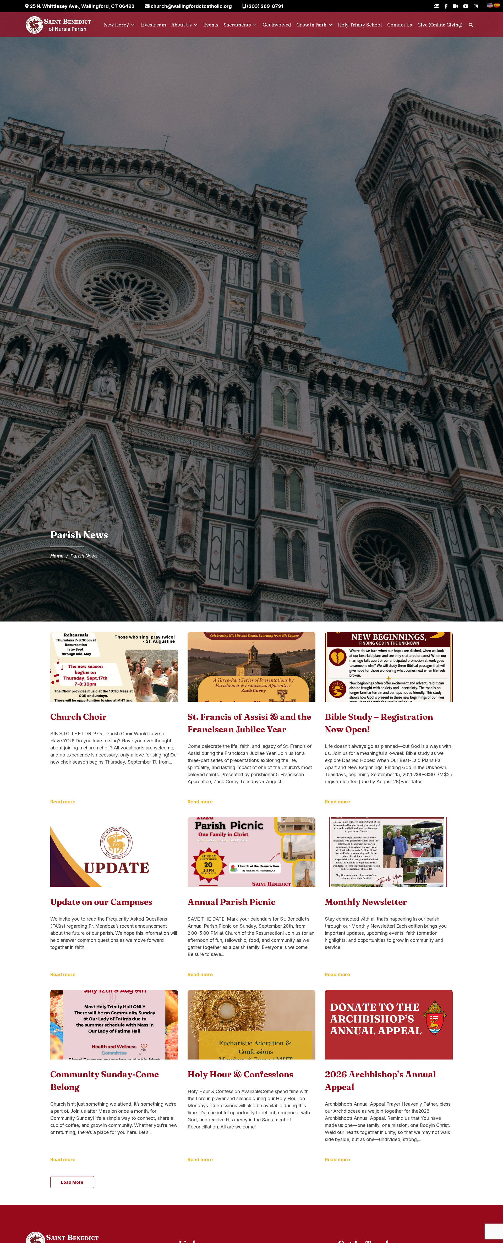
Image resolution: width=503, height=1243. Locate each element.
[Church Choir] (114, 668)
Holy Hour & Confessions (240, 1074)
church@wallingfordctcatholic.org (191, 6)
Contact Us (399, 25)
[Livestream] (455, 6)
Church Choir (78, 717)
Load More (72, 1182)
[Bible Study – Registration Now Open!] (389, 668)
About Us (181, 25)
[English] (490, 5)
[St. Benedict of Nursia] (58, 24)
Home (57, 556)
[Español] (497, 5)
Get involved (277, 25)
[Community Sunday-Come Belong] (114, 1025)
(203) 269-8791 (264, 6)
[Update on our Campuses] (114, 853)
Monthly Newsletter (366, 902)
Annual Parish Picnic (231, 902)
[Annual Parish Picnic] (251, 853)
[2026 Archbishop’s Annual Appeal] (389, 1025)
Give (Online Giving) (440, 25)
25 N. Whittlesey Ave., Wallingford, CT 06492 (81, 6)
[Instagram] (476, 6)
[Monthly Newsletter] (389, 853)
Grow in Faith (311, 25)
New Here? (116, 25)
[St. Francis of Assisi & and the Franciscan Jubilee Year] (251, 668)
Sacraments (237, 25)
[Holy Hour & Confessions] (251, 1025)
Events (210, 25)
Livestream (153, 25)
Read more (62, 801)
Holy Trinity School (360, 25)
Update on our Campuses (101, 902)
